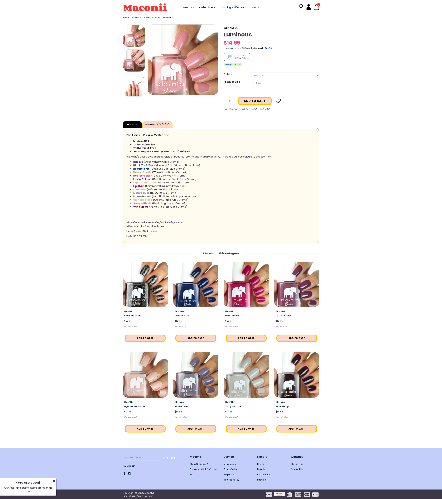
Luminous (168, 17)
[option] (183, 59)
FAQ (192, 474)
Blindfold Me (182, 315)
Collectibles (206, 7)
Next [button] (214, 59)
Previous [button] (152, 59)
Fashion (261, 479)
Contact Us (297, 469)
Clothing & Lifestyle (233, 7)
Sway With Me (233, 406)
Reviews (150, 124)
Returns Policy (231, 479)
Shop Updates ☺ (199, 464)
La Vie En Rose (283, 315)
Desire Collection (152, 17)
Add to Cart (255, 101)
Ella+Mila (231, 28)
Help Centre (230, 474)
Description (132, 124)
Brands (126, 17)
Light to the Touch (134, 406)
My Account (230, 464)
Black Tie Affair (132, 315)
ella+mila (136, 17)
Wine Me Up (282, 406)
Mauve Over (181, 406)
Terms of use (129, 496)
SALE (254, 7)
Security (149, 496)
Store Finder (297, 464)
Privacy (140, 496)
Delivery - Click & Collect (203, 469)
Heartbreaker (232, 315)
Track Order (230, 469)
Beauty (188, 7)
